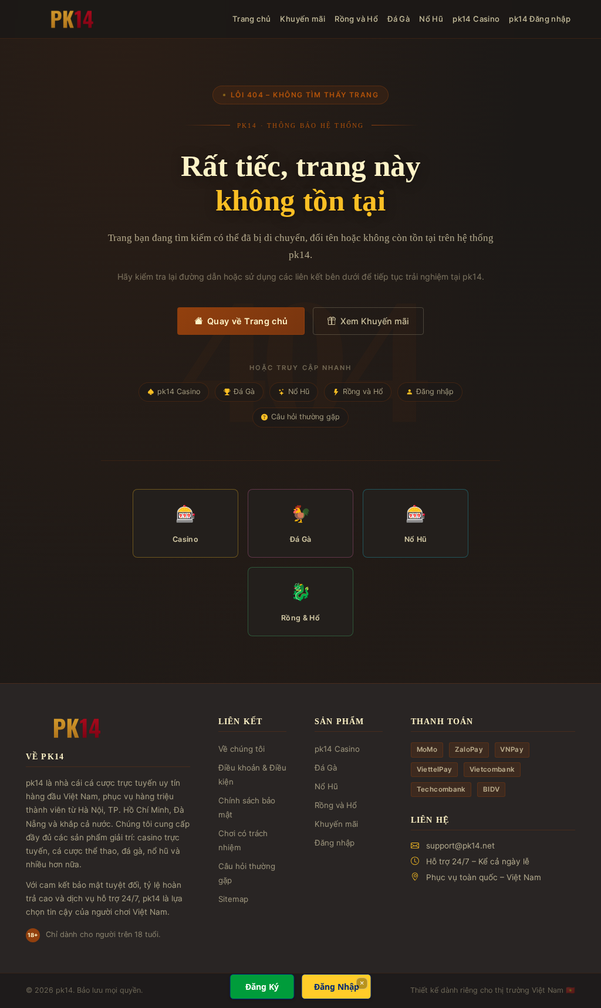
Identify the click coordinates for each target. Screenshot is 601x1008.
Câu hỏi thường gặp (305, 416)
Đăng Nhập (336, 986)
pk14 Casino (476, 18)
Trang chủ (251, 18)
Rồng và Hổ (356, 18)
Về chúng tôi (241, 749)
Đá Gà (398, 18)
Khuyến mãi (302, 18)
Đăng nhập (435, 391)
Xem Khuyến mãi (374, 321)
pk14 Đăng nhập (539, 18)
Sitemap (233, 899)
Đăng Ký (262, 986)
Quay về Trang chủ (247, 321)
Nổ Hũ (431, 18)
